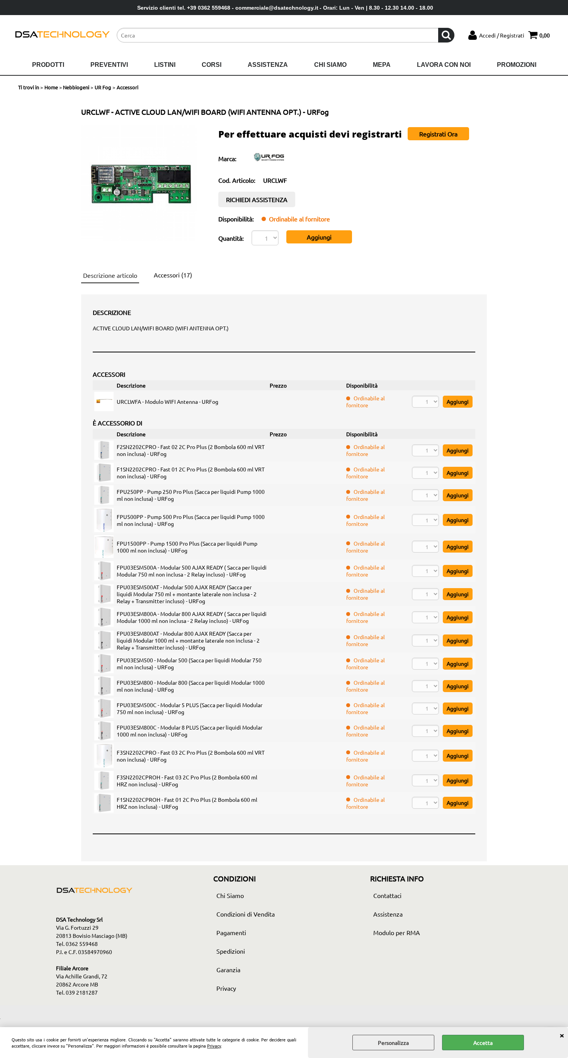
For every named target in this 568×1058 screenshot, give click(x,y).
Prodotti (48, 64)
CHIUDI (561, 1035)
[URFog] (269, 164)
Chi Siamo (330, 64)
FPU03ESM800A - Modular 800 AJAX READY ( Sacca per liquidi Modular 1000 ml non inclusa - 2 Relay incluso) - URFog (192, 617)
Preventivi (109, 64)
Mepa (382, 64)
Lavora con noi (444, 64)
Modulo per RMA (396, 932)
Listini (164, 64)
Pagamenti (231, 932)
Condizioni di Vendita (245, 914)
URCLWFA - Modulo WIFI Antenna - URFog (167, 401)
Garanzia (228, 969)
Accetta (483, 1042)
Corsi (211, 64)
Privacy (214, 1046)
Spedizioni (230, 951)
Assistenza (268, 64)
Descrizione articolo (110, 275)
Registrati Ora (438, 134)
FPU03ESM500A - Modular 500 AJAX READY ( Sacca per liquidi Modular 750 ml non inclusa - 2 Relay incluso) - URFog (192, 571)
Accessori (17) (173, 275)
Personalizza (393, 1042)
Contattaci (387, 895)
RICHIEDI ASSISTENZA (256, 199)
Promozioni (516, 64)
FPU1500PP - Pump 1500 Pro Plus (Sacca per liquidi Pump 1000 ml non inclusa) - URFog (187, 547)
